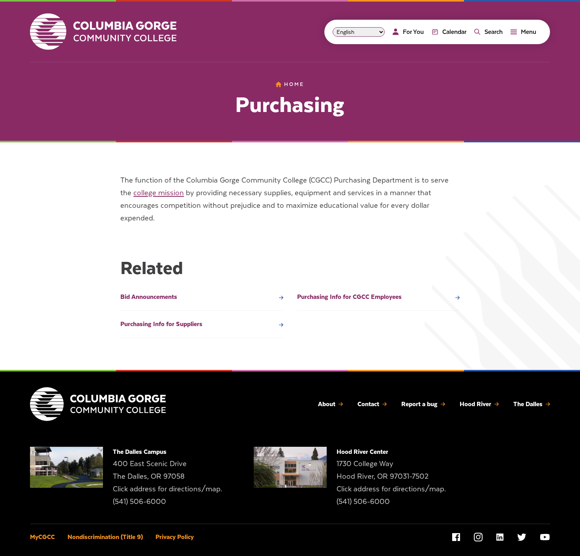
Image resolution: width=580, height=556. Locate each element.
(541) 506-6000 (139, 501)
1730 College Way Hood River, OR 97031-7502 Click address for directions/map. (391, 476)
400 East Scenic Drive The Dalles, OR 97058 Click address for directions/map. (167, 476)
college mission (158, 192)
